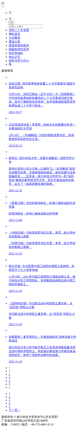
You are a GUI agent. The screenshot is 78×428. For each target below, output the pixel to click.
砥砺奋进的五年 (19, 49)
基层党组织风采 (19, 45)
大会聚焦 (14, 37)
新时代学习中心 (19, 60)
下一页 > (14, 410)
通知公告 (14, 41)
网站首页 (14, 33)
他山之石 (14, 56)
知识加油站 (16, 53)
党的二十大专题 (19, 30)
